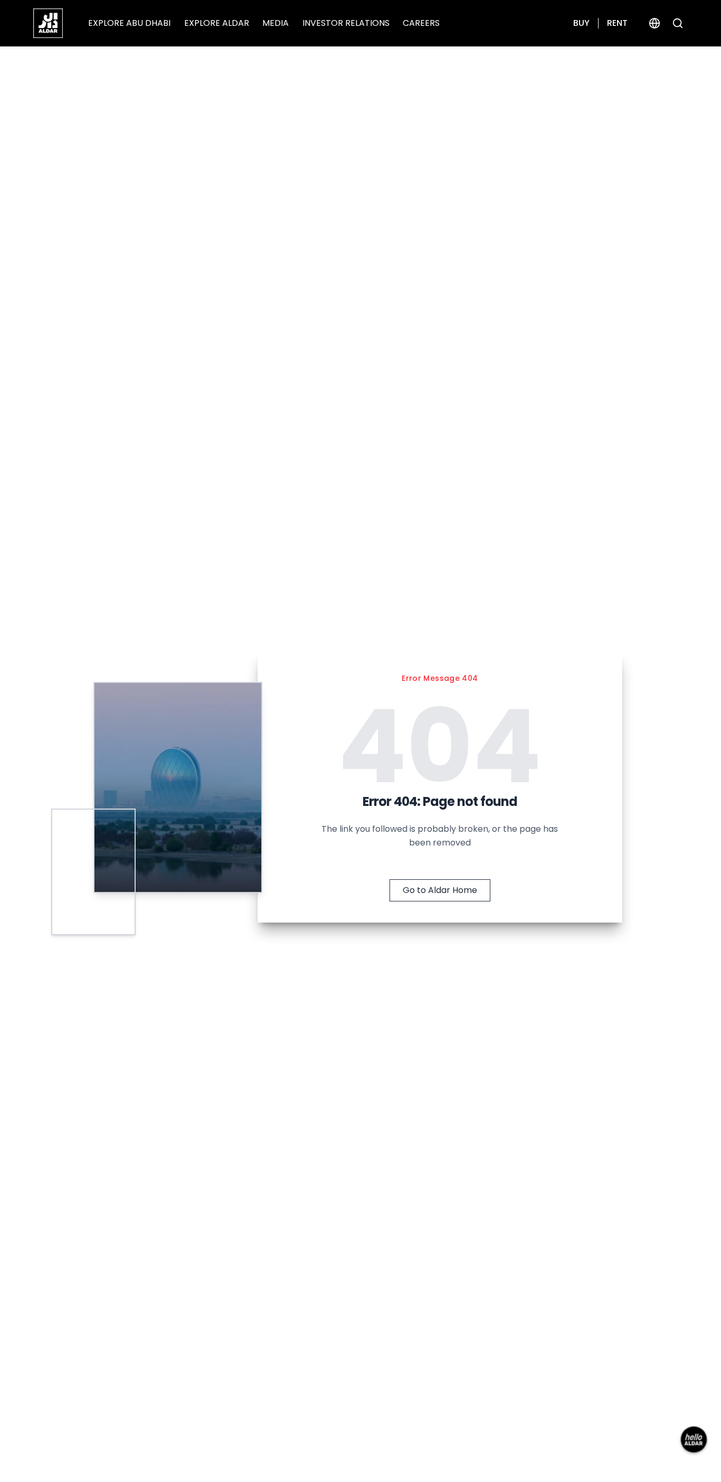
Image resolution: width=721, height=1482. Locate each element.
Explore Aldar (216, 23)
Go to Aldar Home (440, 890)
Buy (581, 23)
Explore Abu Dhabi (129, 23)
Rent (617, 23)
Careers (421, 23)
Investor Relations (346, 23)
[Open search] (678, 23)
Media (275, 23)
